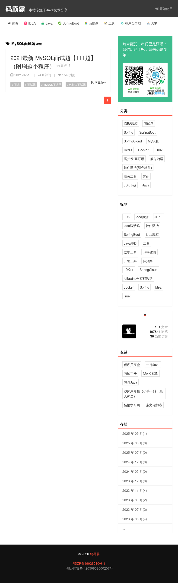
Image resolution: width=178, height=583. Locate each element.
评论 (46, 74)
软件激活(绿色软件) (138, 167)
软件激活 (152, 225)
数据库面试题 (77, 84)
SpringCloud (133, 141)
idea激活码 (132, 225)
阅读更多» (98, 82)
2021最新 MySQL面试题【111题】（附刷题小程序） (53, 62)
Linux (158, 150)
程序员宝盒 (132, 364)
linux (127, 296)
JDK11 (129, 269)
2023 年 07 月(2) (134, 509)
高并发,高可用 (134, 158)
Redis (128, 150)
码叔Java (130, 382)
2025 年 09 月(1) (134, 433)
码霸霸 (16, 8)
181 (161, 327)
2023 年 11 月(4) (134, 490)
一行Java (152, 364)
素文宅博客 (154, 405)
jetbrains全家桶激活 (138, 278)
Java (49, 23)
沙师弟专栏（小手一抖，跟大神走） (143, 393)
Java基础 (130, 243)
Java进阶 (149, 252)
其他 (146, 176)
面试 (16, 84)
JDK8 (158, 216)
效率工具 (130, 252)
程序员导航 (133, 23)
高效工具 (130, 176)
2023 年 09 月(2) (134, 500)
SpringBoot (71, 23)
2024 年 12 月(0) (134, 462)
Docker (143, 150)
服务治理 (156, 158)
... (123, 528)
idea (158, 287)
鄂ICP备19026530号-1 (89, 563)
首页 (14, 23)
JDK (154, 23)
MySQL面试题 (52, 84)
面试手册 (130, 373)
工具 (111, 23)
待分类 (148, 260)
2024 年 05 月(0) (134, 471)
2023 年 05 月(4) (134, 519)
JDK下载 (130, 185)
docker (129, 287)
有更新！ (64, 64)
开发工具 (130, 260)
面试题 (94, 23)
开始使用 (165, 8)
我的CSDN (150, 373)
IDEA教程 (131, 123)
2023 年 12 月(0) (134, 481)
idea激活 (142, 216)
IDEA (32, 23)
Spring (128, 132)
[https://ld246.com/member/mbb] (145, 315)
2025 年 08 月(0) (134, 443)
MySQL (153, 141)
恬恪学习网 (132, 405)
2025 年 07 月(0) (134, 452)
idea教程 (152, 234)
